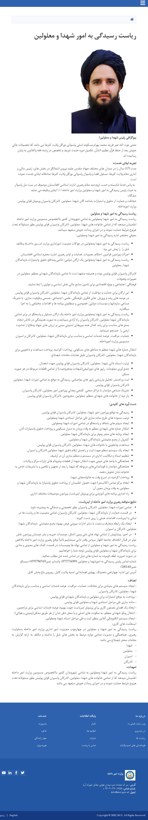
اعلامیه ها (91, 731)
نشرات (93, 738)
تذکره (44, 731)
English (14, 815)
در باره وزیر (140, 731)
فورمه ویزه (42, 745)
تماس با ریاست (89, 745)
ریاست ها (140, 738)
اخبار (93, 724)
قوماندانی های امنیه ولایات (132, 745)
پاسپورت (42, 724)
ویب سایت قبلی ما (136, 724)
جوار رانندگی (40, 738)
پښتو (2, 815)
